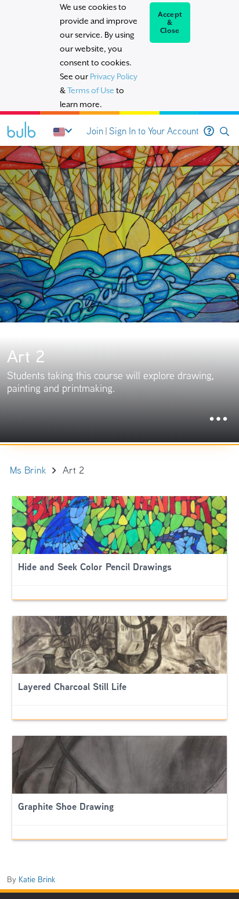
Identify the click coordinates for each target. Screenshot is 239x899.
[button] (224, 131)
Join (94, 131)
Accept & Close (170, 22)
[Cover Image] (119, 294)
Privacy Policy (113, 76)
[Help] (209, 131)
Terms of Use (90, 90)
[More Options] (218, 419)
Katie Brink (37, 879)
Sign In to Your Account (154, 131)
